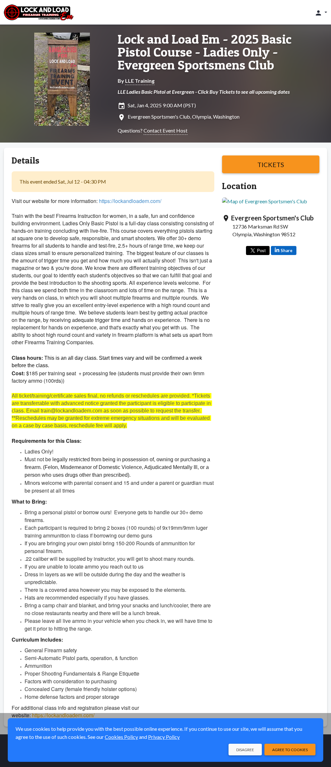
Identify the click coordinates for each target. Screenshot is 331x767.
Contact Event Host (165, 130)
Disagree (245, 749)
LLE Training (140, 81)
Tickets (270, 164)
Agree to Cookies (290, 749)
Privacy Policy (164, 737)
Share (287, 250)
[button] (321, 12)
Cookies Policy (121, 737)
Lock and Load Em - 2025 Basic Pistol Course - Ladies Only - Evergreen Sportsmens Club (205, 52)
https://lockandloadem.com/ (130, 201)
